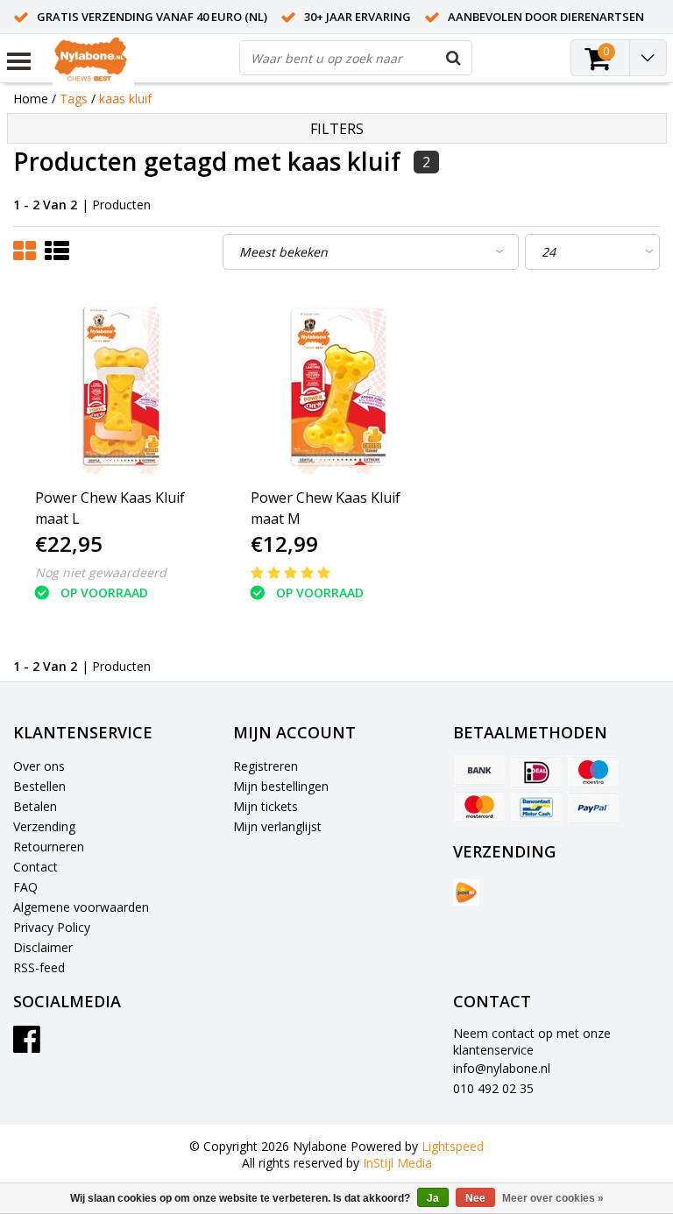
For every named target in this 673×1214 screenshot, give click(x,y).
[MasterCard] (479, 807)
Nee (475, 1198)
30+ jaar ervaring (357, 17)
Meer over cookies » (553, 1198)
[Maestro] (593, 771)
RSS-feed (39, 967)
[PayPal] (593, 807)
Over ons (39, 766)
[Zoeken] (454, 58)
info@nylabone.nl (501, 1068)
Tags (74, 98)
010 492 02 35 (493, 1088)
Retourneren (48, 846)
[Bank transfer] (479, 771)
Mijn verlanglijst (277, 826)
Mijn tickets (265, 806)
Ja (433, 1198)
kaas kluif (125, 98)
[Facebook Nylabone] (26, 1045)
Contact (35, 866)
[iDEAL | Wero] (536, 771)
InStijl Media (397, 1162)
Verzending (44, 826)
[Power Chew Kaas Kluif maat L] (121, 385)
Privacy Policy (51, 927)
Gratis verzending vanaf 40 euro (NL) (152, 17)
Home (30, 98)
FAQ (25, 887)
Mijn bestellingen (281, 786)
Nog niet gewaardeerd (100, 572)
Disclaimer (43, 947)
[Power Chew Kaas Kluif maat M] (337, 385)
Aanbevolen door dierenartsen (546, 17)
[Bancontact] (536, 807)
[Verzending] (466, 892)
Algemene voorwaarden (81, 907)
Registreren (265, 766)
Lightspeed (453, 1146)
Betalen (35, 806)
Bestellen (39, 786)
